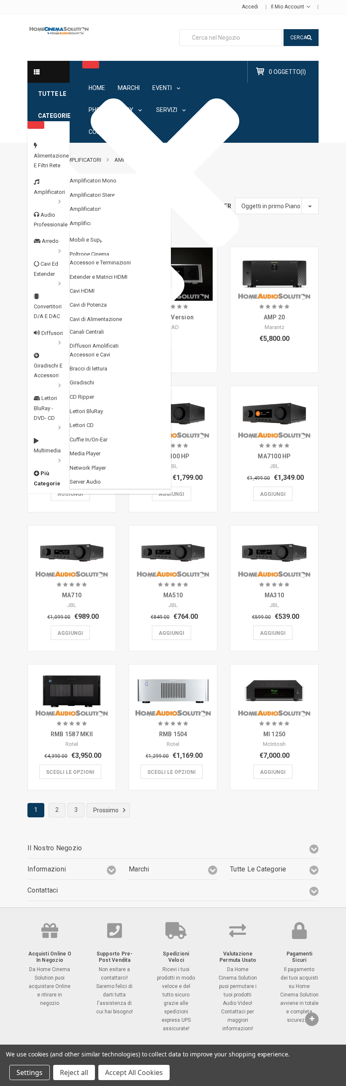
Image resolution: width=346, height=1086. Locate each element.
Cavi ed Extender (46, 269)
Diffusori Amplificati (94, 346)
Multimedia (47, 450)
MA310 (274, 595)
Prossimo (106, 810)
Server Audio (85, 482)
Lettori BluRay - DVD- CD (45, 408)
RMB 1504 (173, 734)
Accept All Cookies (134, 1072)
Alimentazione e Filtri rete (51, 160)
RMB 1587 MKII (72, 734)
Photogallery (112, 109)
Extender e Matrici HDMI (98, 277)
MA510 (173, 595)
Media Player (85, 453)
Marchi (129, 87)
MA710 (71, 595)
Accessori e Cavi (90, 354)
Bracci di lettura (88, 368)
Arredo (50, 241)
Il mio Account (288, 7)
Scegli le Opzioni (70, 772)
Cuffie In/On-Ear (89, 439)
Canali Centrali (87, 332)
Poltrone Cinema (89, 254)
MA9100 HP (173, 456)
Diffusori (51, 333)
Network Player (88, 468)
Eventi (162, 87)
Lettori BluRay (86, 411)
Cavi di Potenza (88, 305)
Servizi (167, 109)
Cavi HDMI (82, 291)
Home (97, 87)
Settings (29, 1072)
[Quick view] (173, 265)
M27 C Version (173, 317)
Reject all (74, 1072)
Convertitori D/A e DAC (48, 311)
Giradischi (82, 382)
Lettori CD (82, 425)
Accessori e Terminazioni (100, 262)
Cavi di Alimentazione (96, 319)
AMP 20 (274, 317)
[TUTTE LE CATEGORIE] (48, 72)
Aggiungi (70, 494)
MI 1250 (274, 734)
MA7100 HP (274, 456)
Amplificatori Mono (93, 180)
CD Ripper (82, 397)
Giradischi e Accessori (48, 370)
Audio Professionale (51, 220)
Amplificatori (49, 192)
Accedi (250, 7)
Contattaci (106, 131)
